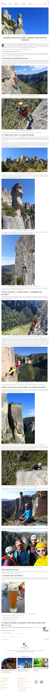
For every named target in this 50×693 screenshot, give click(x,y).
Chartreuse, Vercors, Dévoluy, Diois (23, 681)
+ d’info (21, 51)
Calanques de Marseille (21, 683)
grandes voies (4, 636)
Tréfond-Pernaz (26, 687)
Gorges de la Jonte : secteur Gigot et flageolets (10, 618)
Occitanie (34, 45)
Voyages (30, 3)
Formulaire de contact (4, 680)
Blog (45, 3)
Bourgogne (2, 686)
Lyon (10, 3)
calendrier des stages (6, 632)
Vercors (18, 691)
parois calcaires (4, 54)
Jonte (8, 636)
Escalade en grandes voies (21, 678)
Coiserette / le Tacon (22, 688)
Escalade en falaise (3, 684)
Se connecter (2, 682)
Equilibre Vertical (6, 639)
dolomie (11, 47)
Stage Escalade (25, 35)
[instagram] (48, 1)
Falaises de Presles (20, 680)
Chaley (23, 687)
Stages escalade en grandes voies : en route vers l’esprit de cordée (13, 633)
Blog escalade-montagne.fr (4, 678)
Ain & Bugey (19, 687)
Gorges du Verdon (20, 682)
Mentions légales (3, 681)
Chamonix (23, 3)
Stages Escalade (37, 3)
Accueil (4, 3)
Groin (30, 687)
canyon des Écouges (23, 691)
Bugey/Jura (16, 3)
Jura (18, 688)
